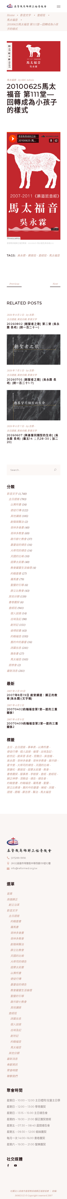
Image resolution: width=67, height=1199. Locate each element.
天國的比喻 (17, 556)
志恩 (31, 314)
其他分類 (21, 319)
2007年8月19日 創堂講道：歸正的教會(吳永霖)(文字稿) (32, 696)
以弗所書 (15, 504)
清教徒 (24, 778)
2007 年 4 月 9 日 (15, 719)
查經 (43, 774)
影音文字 (25, 15)
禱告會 (42, 778)
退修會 (13, 665)
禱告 (33, 778)
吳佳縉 (48, 756)
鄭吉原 (26, 792)
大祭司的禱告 (18, 550)
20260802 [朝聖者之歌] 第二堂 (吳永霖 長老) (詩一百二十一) (33, 325)
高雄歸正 (12, 899)
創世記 (14, 625)
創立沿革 (14, 904)
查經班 (41, 15)
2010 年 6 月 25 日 (9, 56)
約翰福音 (15, 636)
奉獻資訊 (12, 1064)
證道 (9, 792)
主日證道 (11, 319)
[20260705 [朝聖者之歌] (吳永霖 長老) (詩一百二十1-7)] (33, 349)
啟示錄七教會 (18, 539)
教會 (46, 769)
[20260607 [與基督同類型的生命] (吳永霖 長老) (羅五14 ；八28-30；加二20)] (33, 405)
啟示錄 (53, 760)
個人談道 (15, 613)
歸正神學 (12, 778)
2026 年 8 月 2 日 (15, 314)
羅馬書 (14, 579)
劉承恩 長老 (24, 756)
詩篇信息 (15, 648)
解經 (43, 787)
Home (10, 15)
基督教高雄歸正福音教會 (16, 243)
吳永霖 (21, 255)
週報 (17, 792)
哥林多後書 (17, 527)
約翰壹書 (15, 573)
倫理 (35, 751)
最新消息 (12, 670)
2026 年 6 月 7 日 (15, 426)
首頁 (9, 893)
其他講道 (15, 516)
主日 (9, 747)
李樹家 (34, 774)
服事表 (24, 774)
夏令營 (11, 765)
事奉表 (32, 747)
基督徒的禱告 (18, 544)
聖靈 (46, 783)
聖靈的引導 (17, 585)
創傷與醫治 (17, 521)
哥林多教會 (17, 533)
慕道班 (32, 255)
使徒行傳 (15, 510)
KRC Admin (27, 80)
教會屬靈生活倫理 (21, 567)
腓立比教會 (17, 590)
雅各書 (14, 653)
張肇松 (11, 769)
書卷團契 (14, 602)
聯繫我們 (12, 1076)
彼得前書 (15, 630)
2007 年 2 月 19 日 (16, 691)
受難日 (38, 756)
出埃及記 (15, 619)
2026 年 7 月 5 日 (15, 370)
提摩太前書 (17, 562)
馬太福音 (12, 20)
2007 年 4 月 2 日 (15, 705)
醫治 (35, 792)
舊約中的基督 (18, 642)
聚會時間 (12, 1070)
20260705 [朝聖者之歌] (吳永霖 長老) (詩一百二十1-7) (31, 381)
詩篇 (51, 787)
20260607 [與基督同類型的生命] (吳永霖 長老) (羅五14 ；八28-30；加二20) (32, 438)
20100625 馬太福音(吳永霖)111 (41, 243)
